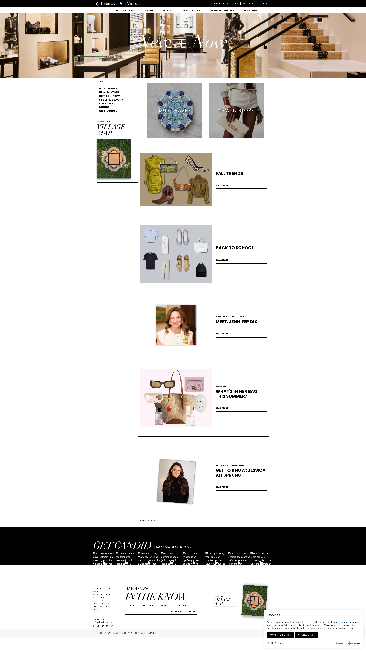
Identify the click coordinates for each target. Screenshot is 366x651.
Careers (97, 592)
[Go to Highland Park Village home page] (117, 3)
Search (249, 4)
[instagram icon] (108, 626)
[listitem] (174, 110)
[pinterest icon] (104, 626)
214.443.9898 (100, 619)
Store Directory (102, 589)
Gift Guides (108, 111)
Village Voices (223, 316)
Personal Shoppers (221, 10)
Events (167, 10)
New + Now (250, 10)
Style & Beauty (111, 99)
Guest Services (190, 10)
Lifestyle (106, 103)
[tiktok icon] (113, 626)
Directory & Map (125, 10)
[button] (226, 4)
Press (96, 610)
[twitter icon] (99, 626)
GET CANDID (122, 546)
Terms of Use (100, 607)
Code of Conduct (103, 595)
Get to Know (109, 96)
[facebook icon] (95, 626)
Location (98, 601)
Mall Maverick (148, 633)
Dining (104, 107)
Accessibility (100, 598)
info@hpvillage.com (104, 622)
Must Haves (108, 88)
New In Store (109, 92)
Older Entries (150, 520)
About (149, 10)
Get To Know (238, 316)
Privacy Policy (101, 604)
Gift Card (263, 3)
